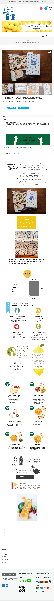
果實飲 (5, 556)
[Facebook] (3, 585)
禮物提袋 (6, 559)
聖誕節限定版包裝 (15, 153)
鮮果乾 (5, 562)
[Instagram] (7, 585)
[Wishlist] (41, 8)
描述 (4, 116)
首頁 (16, 42)
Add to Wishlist (22, 107)
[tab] (4, 116)
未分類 (19, 42)
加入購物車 (11, 107)
